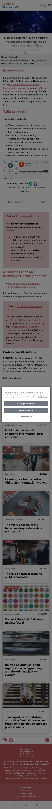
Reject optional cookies (26, 404)
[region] (26, 404)
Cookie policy (42, 397)
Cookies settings (26, 417)
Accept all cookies (26, 410)
